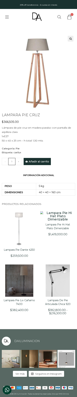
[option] (38, 4)
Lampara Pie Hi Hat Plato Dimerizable (57, 226)
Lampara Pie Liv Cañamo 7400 (19, 302)
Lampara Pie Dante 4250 (19, 249)
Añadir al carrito (39, 161)
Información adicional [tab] (38, 175)
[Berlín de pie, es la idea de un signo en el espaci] (48, 359)
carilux (17, 152)
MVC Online (64, 394)
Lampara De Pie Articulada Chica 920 (58, 302)
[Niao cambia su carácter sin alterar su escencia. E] (66, 359)
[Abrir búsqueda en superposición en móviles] (59, 17)
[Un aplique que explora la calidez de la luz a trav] (29, 359)
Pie (18, 148)
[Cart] (69, 17)
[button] (70, 39)
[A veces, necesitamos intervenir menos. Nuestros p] (11, 359)
